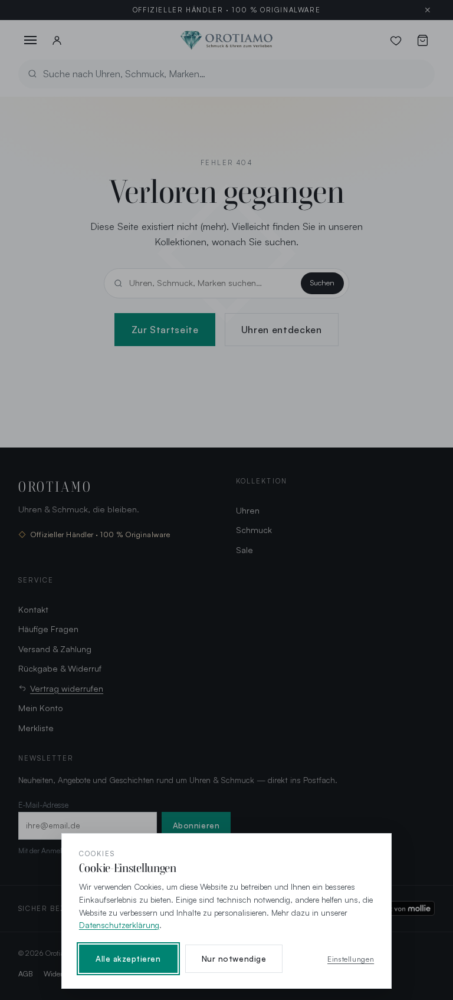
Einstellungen (350, 958)
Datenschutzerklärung (119, 925)
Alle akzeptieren (128, 958)
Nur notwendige (234, 958)
